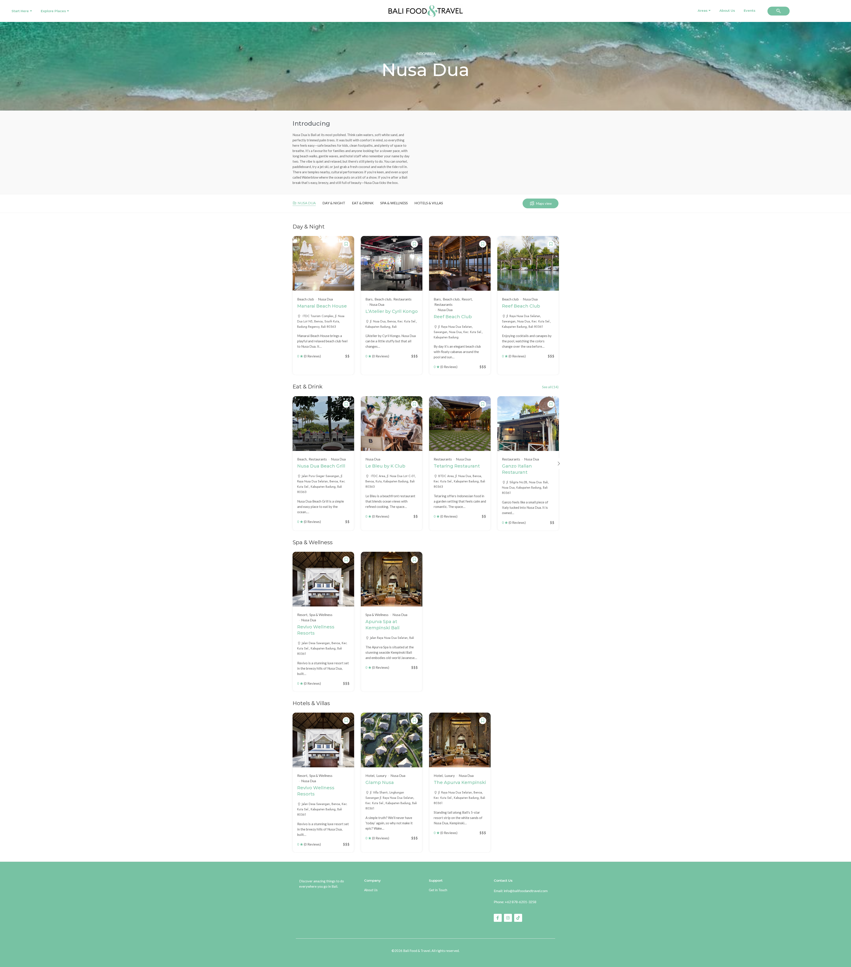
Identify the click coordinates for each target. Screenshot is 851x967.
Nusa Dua (307, 203)
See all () (550, 387)
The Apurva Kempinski (460, 782)
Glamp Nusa (379, 782)
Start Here (20, 11)
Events (749, 10)
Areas (702, 10)
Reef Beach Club (453, 316)
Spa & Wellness (394, 203)
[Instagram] (508, 918)
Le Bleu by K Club (385, 466)
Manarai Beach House (322, 306)
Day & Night (333, 203)
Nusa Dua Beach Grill (321, 466)
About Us (727, 10)
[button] (778, 11)
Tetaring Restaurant (457, 466)
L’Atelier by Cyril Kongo (391, 311)
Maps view (544, 203)
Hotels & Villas (428, 203)
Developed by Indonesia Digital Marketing (425, 956)
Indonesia (425, 53)
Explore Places (53, 11)
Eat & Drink (363, 203)
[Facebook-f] (498, 918)
